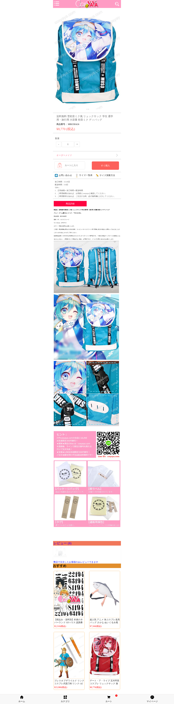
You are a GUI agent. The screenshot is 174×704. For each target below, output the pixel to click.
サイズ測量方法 (107, 175)
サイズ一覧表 (85, 175)
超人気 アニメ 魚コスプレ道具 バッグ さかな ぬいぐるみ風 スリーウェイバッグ (105, 622)
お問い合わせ (65, 175)
